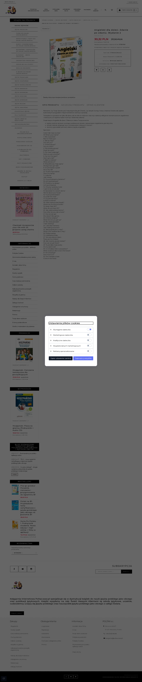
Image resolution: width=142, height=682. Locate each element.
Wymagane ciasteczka (61, 330)
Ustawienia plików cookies (64, 323)
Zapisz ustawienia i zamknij (60, 358)
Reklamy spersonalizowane (63, 351)
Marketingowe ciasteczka (63, 335)
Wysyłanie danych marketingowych (67, 346)
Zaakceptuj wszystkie (83, 358)
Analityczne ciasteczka (61, 340)
